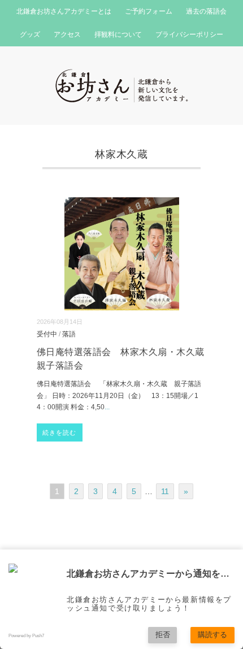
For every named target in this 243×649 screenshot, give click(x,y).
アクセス (67, 34)
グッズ (30, 34)
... (107, 407)
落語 (69, 334)
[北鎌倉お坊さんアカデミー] (121, 75)
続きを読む (59, 432)
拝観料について (118, 34)
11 (165, 491)
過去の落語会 (206, 11)
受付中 (47, 334)
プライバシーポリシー (189, 34)
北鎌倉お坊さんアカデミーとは (63, 11)
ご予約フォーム (148, 11)
